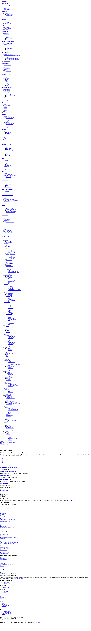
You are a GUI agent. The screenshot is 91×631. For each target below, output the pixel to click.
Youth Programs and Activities (10, 244)
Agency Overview (7, 218)
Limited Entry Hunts (11, 351)
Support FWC (6, 243)
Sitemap (3, 615)
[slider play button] (1, 457)
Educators (9, 321)
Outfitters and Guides (7, 187)
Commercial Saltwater (9, 14)
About (5, 111)
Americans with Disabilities (6, 613)
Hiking (7, 185)
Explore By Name (9, 176)
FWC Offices (8, 423)
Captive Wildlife (10, 270)
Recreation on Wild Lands (10, 366)
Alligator (7, 79)
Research (4, 102)
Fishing (4, 114)
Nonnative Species (7, 77)
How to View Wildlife (9, 148)
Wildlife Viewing (6, 146)
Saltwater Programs (7, 67)
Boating (4, 158)
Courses (7, 163)
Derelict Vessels (6, 166)
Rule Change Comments (8, 231)
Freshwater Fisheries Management (11, 209)
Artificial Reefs (6, 202)
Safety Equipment (10, 374)
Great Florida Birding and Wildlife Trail (12, 150)
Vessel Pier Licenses (7, 17)
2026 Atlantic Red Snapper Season (8, 467)
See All (7, 39)
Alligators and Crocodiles (10, 47)
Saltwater (7, 330)
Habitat (5, 106)
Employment (6, 240)
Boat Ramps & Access (7, 165)
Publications (6, 110)
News (5, 221)
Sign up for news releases (10, 222)
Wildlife (4, 19)
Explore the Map (8, 177)
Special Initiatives (6, 70)
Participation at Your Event (8, 234)
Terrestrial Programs (7, 68)
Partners (7, 421)
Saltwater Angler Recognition (7, 471)
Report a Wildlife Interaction (8, 54)
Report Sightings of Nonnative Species (12, 58)
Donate (7, 245)
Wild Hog (5, 142)
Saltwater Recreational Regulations (13, 271)
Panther (7, 83)
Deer (5, 138)
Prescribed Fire (8, 93)
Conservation (5, 63)
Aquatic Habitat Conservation (10, 95)
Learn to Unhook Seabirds (8, 43)
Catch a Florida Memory (6, 583)
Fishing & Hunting (7, 5)
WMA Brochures (8, 132)
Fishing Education (9, 119)
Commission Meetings (9, 415)
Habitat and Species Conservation (11, 211)
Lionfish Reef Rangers (5, 582)
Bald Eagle (7, 80)
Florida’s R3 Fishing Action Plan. (19, 578)
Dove (5, 139)
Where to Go (8, 389)
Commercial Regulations (9, 118)
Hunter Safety (8, 134)
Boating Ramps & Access (8, 198)
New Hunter (8, 352)
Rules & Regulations (7, 220)
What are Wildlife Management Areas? (10, 175)
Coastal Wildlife (8, 71)
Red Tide (5, 108)
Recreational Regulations (10, 117)
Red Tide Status (8, 57)
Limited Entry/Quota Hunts (10, 7)
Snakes (7, 49)
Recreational (5, 3)
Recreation (5, 180)
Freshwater (5, 104)
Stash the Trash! (4, 594)
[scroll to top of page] (0, 596)
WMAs (4, 171)
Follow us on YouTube (5, 475)
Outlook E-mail (4, 607)
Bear (6, 45)
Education (5, 97)
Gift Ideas (9, 437)
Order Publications (7, 233)
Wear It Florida (8, 380)
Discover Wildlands (9, 399)
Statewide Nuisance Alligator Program (13, 286)
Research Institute (8, 207)
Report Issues (5, 52)
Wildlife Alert (5, 31)
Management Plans (9, 94)
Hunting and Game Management (11, 208)
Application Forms (7, 27)
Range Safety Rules (7, 191)
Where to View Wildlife (9, 147)
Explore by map (8, 154)
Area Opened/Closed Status (10, 174)
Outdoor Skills (10, 322)
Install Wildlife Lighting (7, 89)
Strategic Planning (7, 219)
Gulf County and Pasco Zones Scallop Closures (11, 465)
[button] (4, 1)
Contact (4, 225)
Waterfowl (7, 358)
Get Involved (5, 236)
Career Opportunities (9, 242)
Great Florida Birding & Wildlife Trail (9, 199)
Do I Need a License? (11, 251)
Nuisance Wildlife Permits (8, 22)
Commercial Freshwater (9, 15)
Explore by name (8, 153)
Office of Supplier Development (7, 612)
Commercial (5, 11)
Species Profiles (6, 78)
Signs (7, 429)
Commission (5, 215)
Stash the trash (6, 69)
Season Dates (8, 133)
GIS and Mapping (7, 105)
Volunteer (5, 238)
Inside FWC (8, 407)
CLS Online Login (9, 16)
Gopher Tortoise (10, 308)
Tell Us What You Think (8, 230)
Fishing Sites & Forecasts (8, 197)
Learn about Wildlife (9, 99)
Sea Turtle (7, 84)
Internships (5, 239)
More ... (4, 25)
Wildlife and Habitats (7, 75)
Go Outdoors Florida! (7, 195)
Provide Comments (9, 126)
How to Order (10, 250)
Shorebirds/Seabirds (9, 48)
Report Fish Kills (8, 56)
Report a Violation (7, 33)
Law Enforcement (8, 210)
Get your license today (6, 479)
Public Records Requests (8, 232)
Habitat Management (7, 91)
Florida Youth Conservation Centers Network (11, 200)
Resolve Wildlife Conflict (8, 41)
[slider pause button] (0, 457)
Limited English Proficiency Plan (7, 611)
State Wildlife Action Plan (12, 300)
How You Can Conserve (8, 87)
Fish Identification (10, 338)
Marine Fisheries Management (10, 212)
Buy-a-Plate (8, 246)
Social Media (6, 227)
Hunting (4, 129)
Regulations (6, 131)
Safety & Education (7, 161)
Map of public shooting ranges (10, 398)
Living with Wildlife (7, 44)
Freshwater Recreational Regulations (11, 36)
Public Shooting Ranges (7, 136)
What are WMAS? (9, 152)
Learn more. (73, 500)
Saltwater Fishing (6, 122)
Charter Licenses (8, 259)
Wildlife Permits (6, 21)
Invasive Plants (10, 316)
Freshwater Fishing (7, 116)
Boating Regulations (9, 38)
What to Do (8, 155)
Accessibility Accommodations (8, 9)
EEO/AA (3, 614)
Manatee (7, 82)
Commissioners (8, 416)
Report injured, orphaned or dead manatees (12, 59)
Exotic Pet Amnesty (7, 90)
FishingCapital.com (5, 592)
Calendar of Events (7, 201)
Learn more (2, 572)
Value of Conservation (7, 65)
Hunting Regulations (9, 37)
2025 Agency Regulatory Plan (37, 622)
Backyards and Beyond (9, 149)
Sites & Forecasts (8, 120)
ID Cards (7, 162)
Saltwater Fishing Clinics (10, 125)
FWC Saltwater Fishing (5, 587)
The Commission (4, 604)
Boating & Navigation (7, 28)
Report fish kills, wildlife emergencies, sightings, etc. (12, 55)
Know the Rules (6, 34)
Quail (7, 357)
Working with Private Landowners (13, 315)
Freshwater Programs (9, 295)
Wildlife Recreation (7, 144)
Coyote (7, 46)
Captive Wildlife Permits (7, 23)
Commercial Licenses (7, 13)
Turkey (5, 140)
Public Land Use (6, 8)
